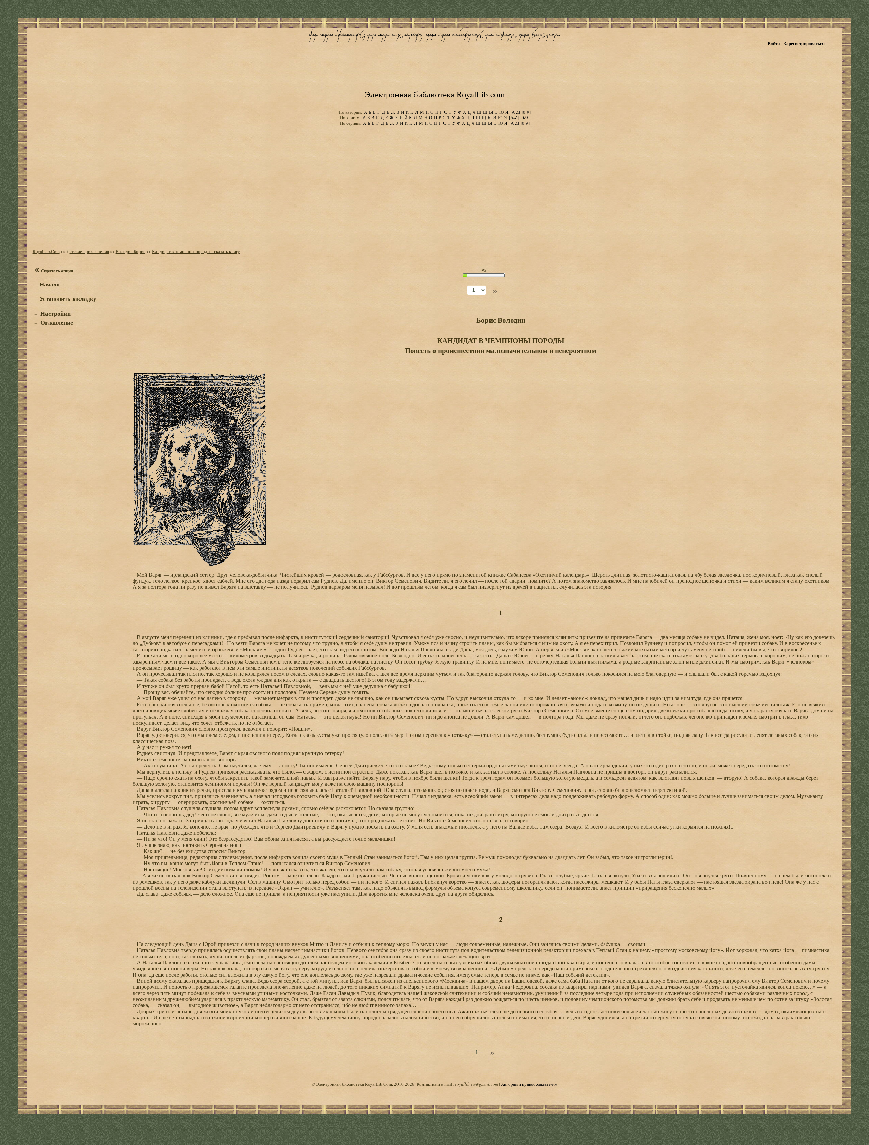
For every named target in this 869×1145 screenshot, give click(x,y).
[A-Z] (515, 112)
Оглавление (56, 322)
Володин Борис (130, 251)
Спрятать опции (57, 270)
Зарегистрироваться (804, 43)
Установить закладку (68, 298)
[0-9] (526, 112)
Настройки (55, 313)
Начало (50, 284)
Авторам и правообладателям (529, 1084)
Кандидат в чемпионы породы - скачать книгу (196, 251)
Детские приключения (88, 251)
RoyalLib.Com (46, 251)
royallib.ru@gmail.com (476, 1084)
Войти (774, 43)
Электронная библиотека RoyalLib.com (435, 94)
